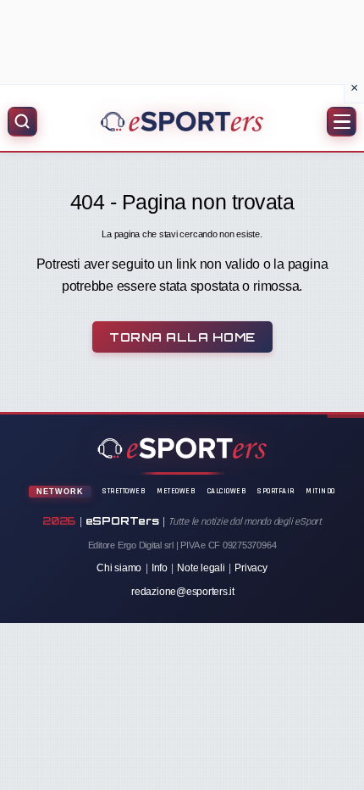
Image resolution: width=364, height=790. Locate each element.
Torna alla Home (182, 337)
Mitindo (320, 491)
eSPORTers (122, 521)
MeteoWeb (176, 491)
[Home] (182, 121)
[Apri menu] (341, 121)
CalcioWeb (227, 491)
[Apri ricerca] (22, 121)
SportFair (276, 491)
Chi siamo (119, 568)
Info (160, 568)
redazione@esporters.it (182, 592)
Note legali (200, 568)
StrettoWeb (124, 491)
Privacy (250, 568)
